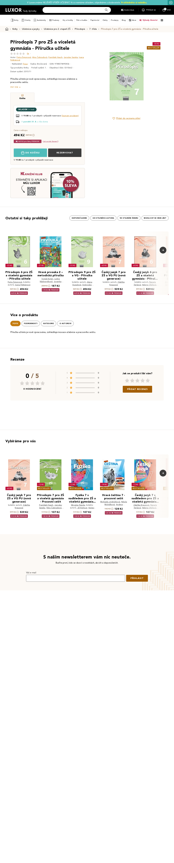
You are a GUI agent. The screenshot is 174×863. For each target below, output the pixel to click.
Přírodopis (80, 29)
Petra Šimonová (24, 57)
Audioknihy (41, 20)
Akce (134, 20)
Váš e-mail (31, 572)
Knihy (16, 20)
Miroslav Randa (78, 505)
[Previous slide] (95, 76)
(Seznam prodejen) (70, 116)
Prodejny (114, 20)
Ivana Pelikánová (22, 285)
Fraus (25, 64)
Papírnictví (95, 20)
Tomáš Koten (47, 279)
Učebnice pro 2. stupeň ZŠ (57, 29)
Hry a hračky (68, 20)
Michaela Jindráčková (110, 502)
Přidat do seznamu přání (128, 118)
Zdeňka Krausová (141, 505)
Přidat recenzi (137, 389)
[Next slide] (157, 76)
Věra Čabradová (39, 57)
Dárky (105, 20)
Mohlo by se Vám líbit (155, 218)
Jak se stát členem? (50, 141)
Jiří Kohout (82, 508)
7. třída (93, 29)
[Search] (106, 10)
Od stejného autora (103, 218)
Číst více (14, 87)
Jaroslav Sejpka (71, 57)
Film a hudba (81, 20)
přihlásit (137, 578)
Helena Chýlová (149, 285)
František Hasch (55, 57)
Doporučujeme (79, 218)
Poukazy (55, 20)
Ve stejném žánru (129, 218)
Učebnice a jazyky (31, 29)
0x (28, 53)
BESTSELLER (153, 48)
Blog (124, 20)
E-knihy (27, 20)
